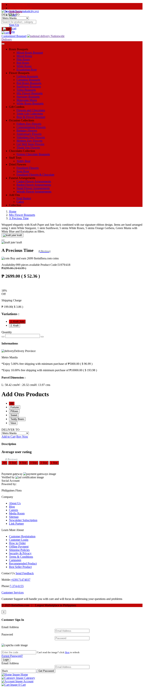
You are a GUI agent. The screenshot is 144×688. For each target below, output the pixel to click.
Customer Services (13, 592)
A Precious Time (19, 218)
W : (25, 384)
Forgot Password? (12, 656)
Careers (13, 510)
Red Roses (22, 62)
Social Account (11, 480)
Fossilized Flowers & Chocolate (35, 174)
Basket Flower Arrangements (33, 184)
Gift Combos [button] (16, 106)
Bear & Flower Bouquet (30, 117)
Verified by (8, 477)
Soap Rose (22, 171)
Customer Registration (22, 536)
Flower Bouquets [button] (19, 73)
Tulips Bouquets (26, 89)
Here (67, 652)
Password (7, 634)
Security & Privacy (20, 553)
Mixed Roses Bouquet (29, 52)
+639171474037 (20, 579)
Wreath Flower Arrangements (33, 191)
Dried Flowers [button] (17, 164)
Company (7, 496)
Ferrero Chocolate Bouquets (33, 154)
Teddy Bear (23, 161)
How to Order (17, 543)
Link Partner (16, 523)
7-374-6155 (17, 586)
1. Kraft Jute (17, 321)
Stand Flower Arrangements (33, 188)
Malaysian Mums (26, 100)
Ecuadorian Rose (26, 69)
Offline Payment (18, 546)
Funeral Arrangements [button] (22, 178)
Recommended (18, 4)
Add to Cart (9, 436)
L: (9, 384)
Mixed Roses (24, 56)
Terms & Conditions (21, 556)
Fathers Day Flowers (28, 123)
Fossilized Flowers (27, 167)
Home (12, 211)
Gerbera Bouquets (27, 76)
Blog (12, 506)
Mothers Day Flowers (29, 140)
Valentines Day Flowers (30, 137)
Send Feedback (25, 573)
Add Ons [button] (14, 195)
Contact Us (8, 573)
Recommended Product (23, 563)
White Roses (24, 66)
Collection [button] (15, 205)
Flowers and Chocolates (30, 110)
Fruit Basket (23, 198)
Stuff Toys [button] (15, 157)
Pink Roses (23, 59)
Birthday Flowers (26, 130)
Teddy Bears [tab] (17, 419)
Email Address (10, 627)
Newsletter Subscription (23, 520)
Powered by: (9, 484)
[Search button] (7, 29)
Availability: (21, 264)
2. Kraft (14, 325)
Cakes (20, 201)
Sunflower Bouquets (28, 86)
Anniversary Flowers (28, 134)
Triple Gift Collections (29, 113)
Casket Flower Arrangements (33, 181)
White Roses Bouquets (30, 103)
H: (42, 384)
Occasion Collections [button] (21, 120)
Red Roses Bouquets (28, 83)
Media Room (17, 513)
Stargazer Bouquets (28, 96)
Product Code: (55, 264)
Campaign (15, 560)
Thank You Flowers (28, 147)
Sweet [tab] (13, 415)
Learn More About (13, 530)
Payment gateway (12, 473)
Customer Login (18, 539)
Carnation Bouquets (28, 79)
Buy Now (22, 436)
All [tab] (11, 403)
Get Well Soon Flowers (30, 144)
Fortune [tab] (14, 407)
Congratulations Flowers (31, 127)
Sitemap (14, 516)
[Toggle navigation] (3, 43)
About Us (15, 503)
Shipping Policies (19, 550)
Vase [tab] (13, 423)
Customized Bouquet (14, 36)
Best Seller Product (20, 8)
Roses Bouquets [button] (18, 49)
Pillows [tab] (14, 411)
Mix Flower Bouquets (29, 93)
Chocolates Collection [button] (22, 150)
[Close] (3, 240)
